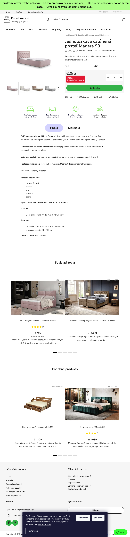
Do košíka (95, 88)
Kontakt (19, 12)
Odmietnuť (83, 517)
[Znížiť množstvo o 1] (108, 77)
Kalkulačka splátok (75, 80)
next (122, 314)
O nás (8, 12)
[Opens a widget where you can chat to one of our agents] (120, 532)
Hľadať (95, 510)
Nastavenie (33, 531)
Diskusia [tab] (74, 128)
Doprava (71, 479)
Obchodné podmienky (77, 489)
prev (8, 314)
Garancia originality (35, 12)
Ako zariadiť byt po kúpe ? (79, 476)
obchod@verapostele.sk (23, 509)
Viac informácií (44, 524)
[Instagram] (15, 523)
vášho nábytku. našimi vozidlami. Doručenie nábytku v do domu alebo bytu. (65, 5)
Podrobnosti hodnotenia (105, 50)
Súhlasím (98, 517)
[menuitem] (10, 29)
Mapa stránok (74, 483)
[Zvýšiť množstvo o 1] (121, 77)
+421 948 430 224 (21, 515)
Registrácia (117, 12)
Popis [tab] (54, 128)
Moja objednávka (13, 495)
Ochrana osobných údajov (79, 486)
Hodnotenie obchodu (15, 491)
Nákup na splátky (13, 488)
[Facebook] (9, 523)
